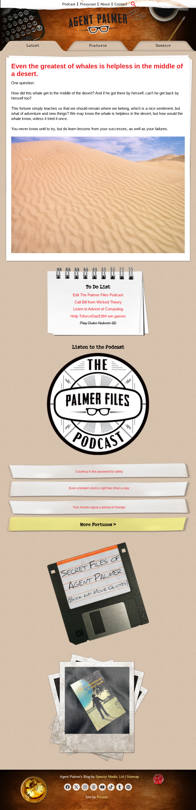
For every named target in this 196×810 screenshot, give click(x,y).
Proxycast (88, 4)
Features (98, 45)
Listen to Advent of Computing (98, 309)
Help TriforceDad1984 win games (98, 316)
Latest (32, 45)
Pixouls (102, 797)
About (105, 4)
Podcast (68, 4)
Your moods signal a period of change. (99, 507)
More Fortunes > (98, 524)
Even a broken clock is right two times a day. (99, 488)
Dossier (163, 45)
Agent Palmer (98, 23)
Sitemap (133, 777)
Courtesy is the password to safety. (99, 471)
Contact (120, 4)
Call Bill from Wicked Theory (98, 302)
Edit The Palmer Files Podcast (98, 295)
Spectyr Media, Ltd (110, 777)
